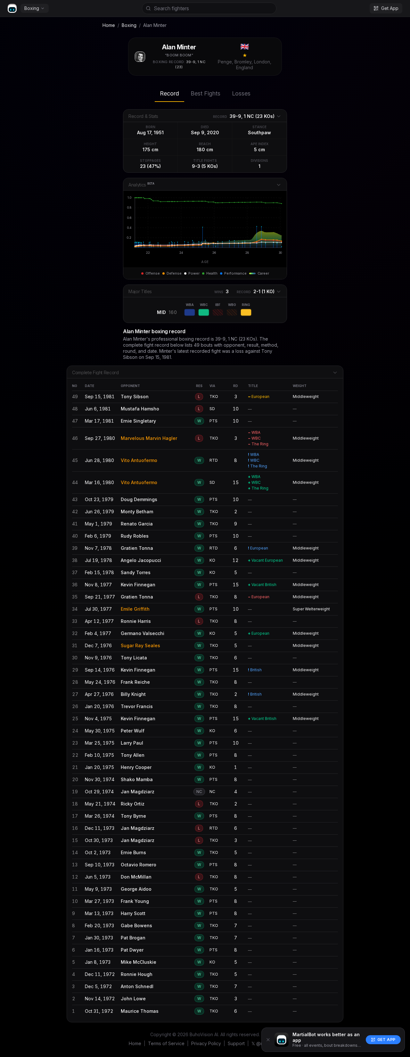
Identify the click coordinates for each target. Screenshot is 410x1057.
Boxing (31, 8)
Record (169, 93)
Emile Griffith (135, 609)
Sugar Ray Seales (140, 645)
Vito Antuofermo (139, 460)
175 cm (150, 149)
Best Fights (205, 93)
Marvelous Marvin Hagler (149, 438)
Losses (241, 93)
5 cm (259, 149)
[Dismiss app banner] (268, 1040)
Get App (386, 1039)
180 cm (205, 149)
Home (108, 25)
